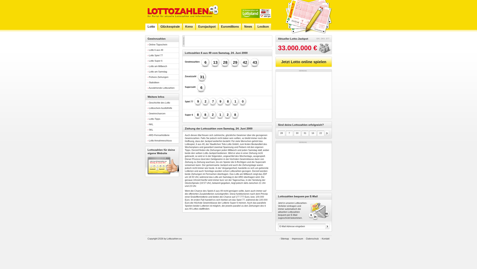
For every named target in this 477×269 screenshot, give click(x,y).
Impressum (297, 238)
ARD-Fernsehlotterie (159, 135)
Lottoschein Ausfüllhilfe (160, 108)
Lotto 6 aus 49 (155, 50)
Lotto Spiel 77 (155, 55)
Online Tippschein (157, 44)
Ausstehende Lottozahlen (161, 88)
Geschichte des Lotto (159, 102)
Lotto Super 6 (155, 61)
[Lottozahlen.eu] (182, 11)
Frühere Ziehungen (158, 77)
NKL (150, 124)
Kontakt (325, 238)
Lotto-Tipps (154, 119)
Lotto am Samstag (157, 71)
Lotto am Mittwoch (157, 66)
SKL (150, 130)
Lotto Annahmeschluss (160, 140)
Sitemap (285, 238)
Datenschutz (312, 238)
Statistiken (153, 82)
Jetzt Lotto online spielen (303, 62)
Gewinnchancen (156, 113)
